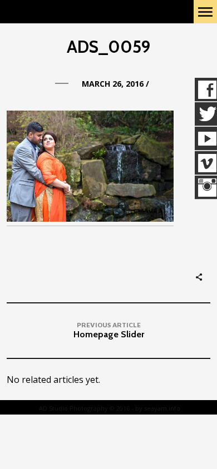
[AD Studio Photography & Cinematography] (64, 11)
